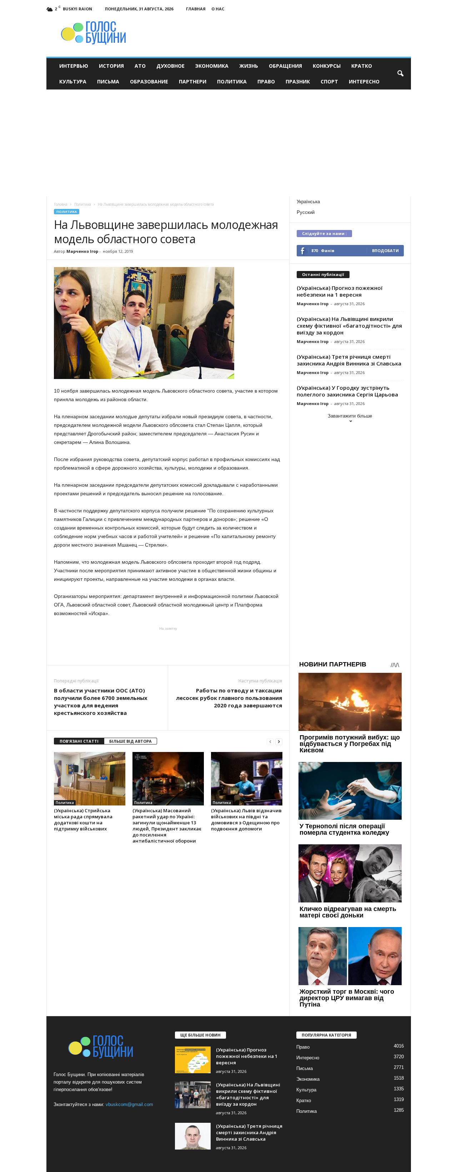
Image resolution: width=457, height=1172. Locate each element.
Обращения (285, 65)
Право (266, 81)
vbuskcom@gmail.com (129, 1104)
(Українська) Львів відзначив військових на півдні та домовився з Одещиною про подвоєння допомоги (246, 819)
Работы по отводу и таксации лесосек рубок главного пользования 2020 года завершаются (229, 698)
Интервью (73, 65)
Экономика (211, 65)
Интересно (364, 81)
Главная (196, 8)
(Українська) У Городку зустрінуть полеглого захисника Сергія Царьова (347, 391)
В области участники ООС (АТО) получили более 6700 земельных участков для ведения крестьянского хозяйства (100, 701)
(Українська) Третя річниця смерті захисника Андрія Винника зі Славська (349, 360)
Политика (232, 81)
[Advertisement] (228, 143)
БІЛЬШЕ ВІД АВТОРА (130, 741)
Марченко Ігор (82, 251)
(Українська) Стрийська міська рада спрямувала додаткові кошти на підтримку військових (83, 819)
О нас (217, 8)
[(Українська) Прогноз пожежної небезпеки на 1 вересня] (193, 1059)
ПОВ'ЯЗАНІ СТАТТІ (79, 741)
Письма (108, 81)
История (111, 65)
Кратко (361, 65)
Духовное (170, 65)
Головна (60, 204)
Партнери (192, 81)
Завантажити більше (350, 416)
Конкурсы (327, 65)
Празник (298, 81)
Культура (72, 81)
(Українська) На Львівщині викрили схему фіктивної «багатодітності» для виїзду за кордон (349, 325)
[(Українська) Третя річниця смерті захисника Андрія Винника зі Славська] (193, 1136)
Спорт (329, 81)
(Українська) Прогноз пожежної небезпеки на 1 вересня (340, 291)
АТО (140, 65)
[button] (400, 74)
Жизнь (248, 65)
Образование (149, 81)
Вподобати (385, 250)
